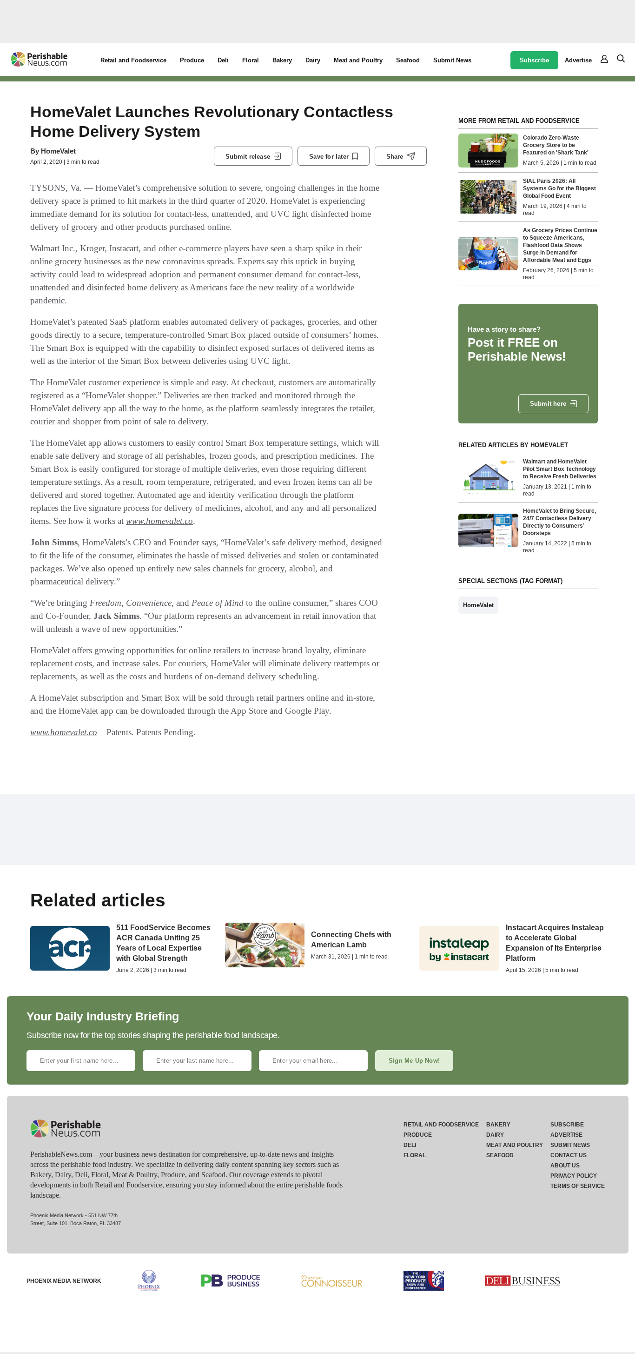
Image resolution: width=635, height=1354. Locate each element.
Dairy (312, 60)
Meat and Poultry (358, 60)
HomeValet (58, 151)
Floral (250, 60)
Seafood (408, 60)
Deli (223, 60)
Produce (192, 60)
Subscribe (534, 60)
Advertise (578, 60)
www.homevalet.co (159, 521)
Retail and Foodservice (133, 60)
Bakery (282, 60)
